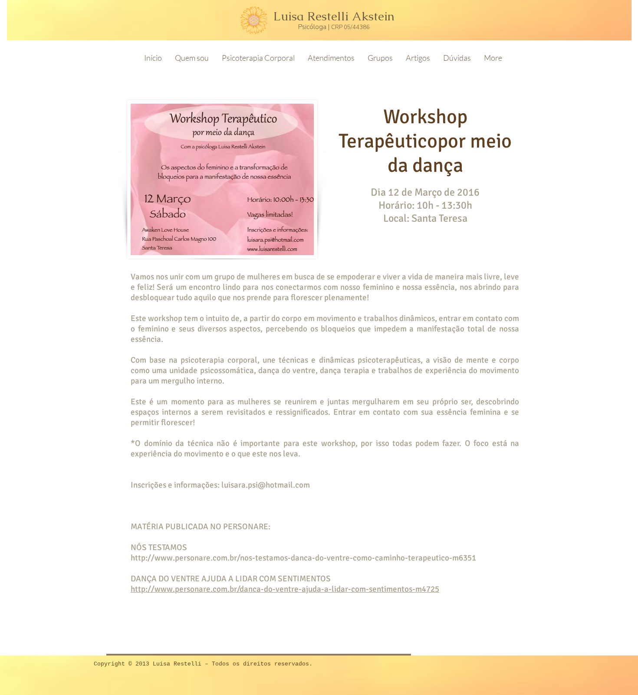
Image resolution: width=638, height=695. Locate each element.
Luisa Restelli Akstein (334, 16)
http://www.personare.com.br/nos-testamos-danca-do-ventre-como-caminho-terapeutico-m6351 (303, 558)
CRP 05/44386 (350, 27)
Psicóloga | (314, 27)
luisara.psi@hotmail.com (265, 485)
